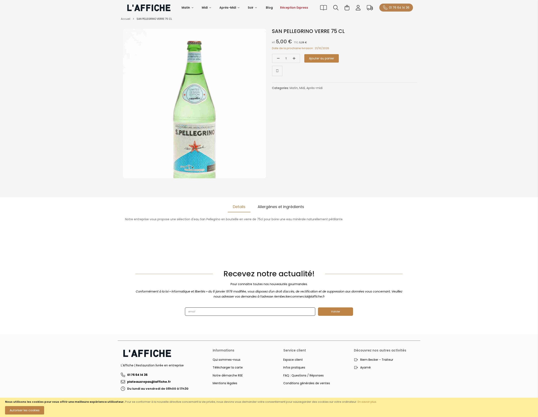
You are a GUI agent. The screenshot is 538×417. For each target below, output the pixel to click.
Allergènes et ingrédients (281, 206)
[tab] (239, 206)
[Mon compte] (358, 7)
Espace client (293, 360)
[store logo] (149, 7)
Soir (250, 7)
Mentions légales (225, 383)
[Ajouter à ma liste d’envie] (277, 71)
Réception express (294, 7)
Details (239, 206)
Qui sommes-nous (226, 360)
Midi (205, 7)
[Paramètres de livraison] (370, 7)
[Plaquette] (323, 7)
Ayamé (365, 367)
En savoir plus (367, 402)
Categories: (281, 88)
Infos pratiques (294, 367)
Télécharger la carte (228, 367)
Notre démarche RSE (228, 375)
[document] (269, 407)
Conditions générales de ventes (306, 383)
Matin (186, 7)
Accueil (125, 19)
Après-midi (227, 7)
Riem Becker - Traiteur (376, 360)
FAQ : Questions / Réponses (303, 375)
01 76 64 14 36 (399, 7)
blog (269, 7)
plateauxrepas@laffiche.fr (149, 382)
